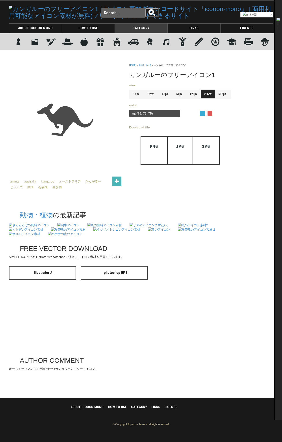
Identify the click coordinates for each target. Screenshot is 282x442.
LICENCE (246, 28)
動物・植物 (145, 65)
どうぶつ (16, 187)
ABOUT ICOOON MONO (35, 28)
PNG (154, 146)
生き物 (57, 187)
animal (14, 181)
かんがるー (93, 181)
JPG (180, 146)
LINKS (194, 28)
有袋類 (43, 187)
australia (30, 181)
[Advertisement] (255, 128)
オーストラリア (70, 181)
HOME (132, 65)
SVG (206, 146)
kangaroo (47, 181)
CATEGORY (141, 28)
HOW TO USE (88, 28)
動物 (30, 187)
